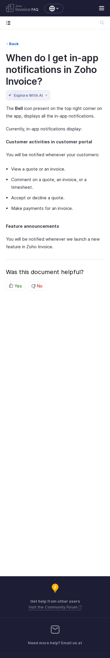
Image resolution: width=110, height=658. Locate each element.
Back (14, 43)
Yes (17, 286)
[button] (50, 8)
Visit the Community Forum (53, 607)
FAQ (34, 9)
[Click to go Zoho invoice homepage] (18, 8)
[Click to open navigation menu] (9, 23)
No (39, 286)
